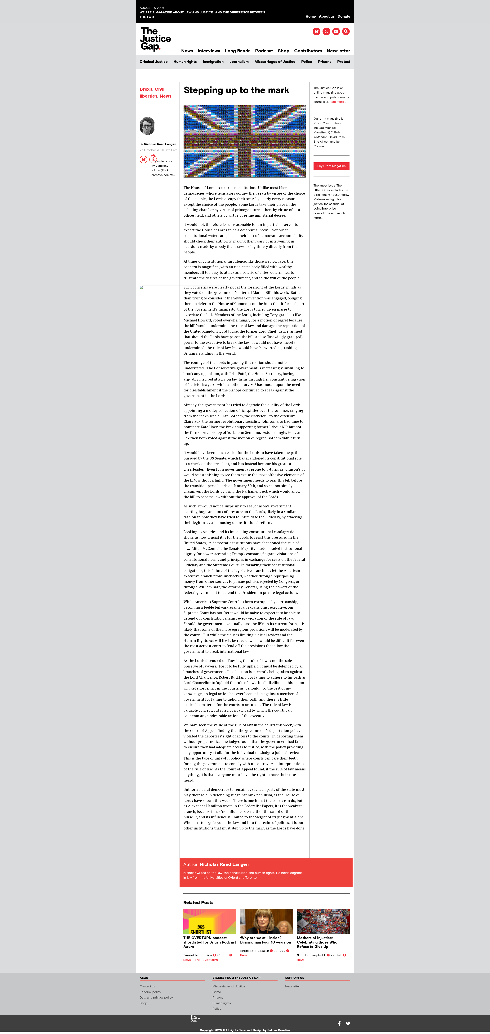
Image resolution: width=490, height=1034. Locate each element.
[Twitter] (348, 1023)
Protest (343, 61)
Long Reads (237, 51)
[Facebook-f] (339, 1023)
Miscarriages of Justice (275, 61)
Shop (283, 51)
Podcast (264, 51)
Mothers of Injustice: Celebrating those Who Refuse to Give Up (317, 942)
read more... (337, 102)
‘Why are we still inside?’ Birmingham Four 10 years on (265, 940)
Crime (216, 992)
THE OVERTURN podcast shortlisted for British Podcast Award (209, 942)
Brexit (146, 89)
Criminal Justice (154, 61)
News (187, 51)
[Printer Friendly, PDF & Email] (186, 851)
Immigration (213, 61)
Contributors (308, 51)
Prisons (324, 61)
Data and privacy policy (156, 998)
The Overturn (206, 960)
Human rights (185, 61)
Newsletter (338, 51)
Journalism (239, 61)
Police (306, 61)
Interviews (209, 51)
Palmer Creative (278, 1030)
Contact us (147, 987)
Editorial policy (150, 992)
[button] (345, 31)
